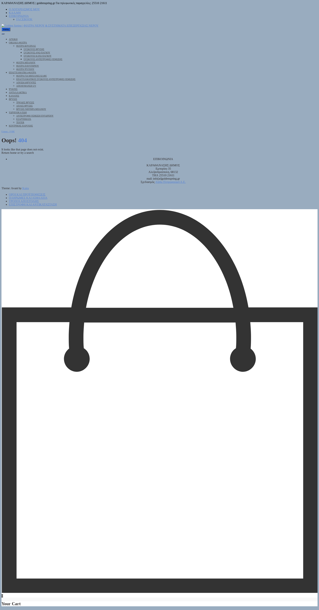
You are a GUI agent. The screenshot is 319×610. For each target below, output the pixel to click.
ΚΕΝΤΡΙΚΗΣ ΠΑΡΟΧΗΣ (21, 126)
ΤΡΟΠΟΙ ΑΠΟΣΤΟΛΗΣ (24, 201)
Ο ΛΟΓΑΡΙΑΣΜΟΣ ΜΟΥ (24, 9)
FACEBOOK (24, 19)
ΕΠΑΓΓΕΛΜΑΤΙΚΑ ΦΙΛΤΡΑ (22, 72)
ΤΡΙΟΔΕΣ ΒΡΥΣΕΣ (25, 102)
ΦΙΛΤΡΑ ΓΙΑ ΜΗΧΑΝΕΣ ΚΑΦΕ (31, 76)
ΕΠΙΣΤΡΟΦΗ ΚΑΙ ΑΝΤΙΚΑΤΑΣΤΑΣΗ (33, 204)
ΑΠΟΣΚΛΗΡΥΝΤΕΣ (26, 82)
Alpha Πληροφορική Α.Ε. (170, 181)
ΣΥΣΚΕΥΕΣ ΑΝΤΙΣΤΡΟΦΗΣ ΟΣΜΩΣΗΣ (43, 59)
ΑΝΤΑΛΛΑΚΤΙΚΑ (18, 92)
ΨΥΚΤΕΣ (13, 89)
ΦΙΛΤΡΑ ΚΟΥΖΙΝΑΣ (26, 46)
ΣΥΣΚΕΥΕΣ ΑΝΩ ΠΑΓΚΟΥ (37, 52)
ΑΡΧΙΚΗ (13, 39)
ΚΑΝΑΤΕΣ (14, 96)
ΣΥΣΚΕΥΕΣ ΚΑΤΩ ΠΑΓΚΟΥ (38, 56)
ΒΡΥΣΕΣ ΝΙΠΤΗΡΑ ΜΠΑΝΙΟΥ (31, 109)
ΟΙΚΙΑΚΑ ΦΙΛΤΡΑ (18, 42)
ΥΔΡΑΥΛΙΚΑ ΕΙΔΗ (18, 112)
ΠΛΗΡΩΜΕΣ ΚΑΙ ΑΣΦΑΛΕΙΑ (28, 197)
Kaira (25, 188)
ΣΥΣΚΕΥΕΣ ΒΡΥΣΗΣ (34, 49)
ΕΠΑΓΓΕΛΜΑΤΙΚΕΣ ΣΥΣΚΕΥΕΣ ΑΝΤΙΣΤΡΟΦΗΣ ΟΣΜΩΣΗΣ (46, 79)
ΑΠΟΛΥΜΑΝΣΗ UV (26, 86)
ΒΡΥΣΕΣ (13, 99)
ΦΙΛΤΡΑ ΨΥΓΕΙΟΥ (25, 69)
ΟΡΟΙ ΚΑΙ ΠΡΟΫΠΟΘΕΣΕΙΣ (27, 194)
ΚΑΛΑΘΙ (15, 12)
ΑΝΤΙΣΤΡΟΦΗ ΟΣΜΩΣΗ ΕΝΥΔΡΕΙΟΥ (35, 116)
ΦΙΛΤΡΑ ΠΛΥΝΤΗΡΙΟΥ (27, 66)
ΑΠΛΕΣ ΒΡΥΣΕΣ (24, 106)
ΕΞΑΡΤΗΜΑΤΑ (23, 119)
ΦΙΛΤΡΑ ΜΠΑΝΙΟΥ (25, 62)
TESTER (20, 122)
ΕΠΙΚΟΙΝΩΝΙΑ (19, 16)
